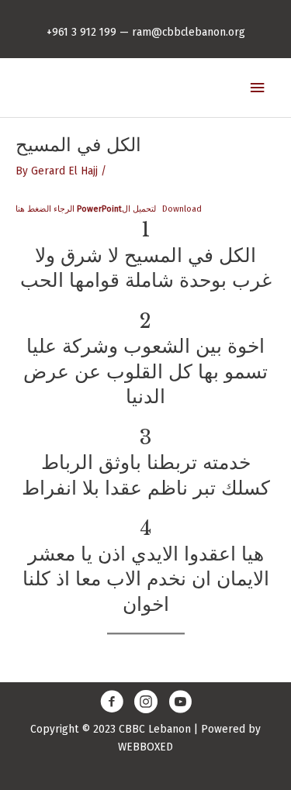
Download (182, 209)
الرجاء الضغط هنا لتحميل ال (86, 209)
